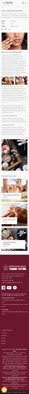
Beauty (5, 197)
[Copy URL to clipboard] (9, 29)
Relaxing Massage (11, 195)
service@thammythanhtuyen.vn (13, 282)
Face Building (9, 220)
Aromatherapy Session (10, 243)
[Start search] (26, 3)
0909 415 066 (9, 280)
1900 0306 (9, 278)
